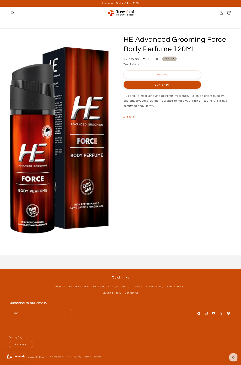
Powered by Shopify (37, 357)
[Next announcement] (231, 3)
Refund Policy (175, 286)
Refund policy (57, 356)
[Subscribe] (68, 313)
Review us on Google (105, 286)
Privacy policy (74, 356)
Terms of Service (132, 286)
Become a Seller (79, 286)
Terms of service (93, 356)
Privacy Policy (154, 286)
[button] (13, 13)
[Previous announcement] (10, 3)
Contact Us (131, 292)
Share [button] (130, 116)
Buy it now (162, 84)
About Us (60, 286)
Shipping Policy (112, 292)
